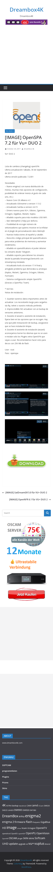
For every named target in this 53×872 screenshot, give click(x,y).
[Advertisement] (26, 56)
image (12, 827)
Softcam (40, 838)
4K (4, 805)
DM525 (5, 810)
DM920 (26, 810)
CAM (29, 805)
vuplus (39, 843)
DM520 (47, 805)
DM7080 (33, 810)
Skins (4, 788)
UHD (5, 844)
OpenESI (14, 833)
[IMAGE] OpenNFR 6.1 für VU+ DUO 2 (28, 499)
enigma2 (33, 815)
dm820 (11, 810)
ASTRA (8, 805)
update (13, 844)
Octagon (31, 828)
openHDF (21, 834)
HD (4, 828)
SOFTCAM (6, 765)
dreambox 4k (29, 149)
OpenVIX (5, 839)
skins (31, 838)
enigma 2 (8, 822)
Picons (5, 782)
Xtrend (47, 844)
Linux (19, 828)
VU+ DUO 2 (10, 131)
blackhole (22, 806)
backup (15, 805)
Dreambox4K (26, 9)
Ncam (24, 828)
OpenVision (43, 833)
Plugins (5, 776)
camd (35, 805)
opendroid (6, 833)
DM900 (18, 810)
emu (21, 816)
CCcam (40, 806)
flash (29, 822)
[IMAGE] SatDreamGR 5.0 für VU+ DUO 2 (26, 492)
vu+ (31, 843)
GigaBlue (45, 822)
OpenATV (41, 828)
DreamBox (10, 816)
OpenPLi (31, 833)
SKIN (25, 838)
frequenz (36, 822)
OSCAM (13, 838)
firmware (20, 822)
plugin (20, 838)
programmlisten (9, 771)
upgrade (22, 844)
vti (27, 844)
